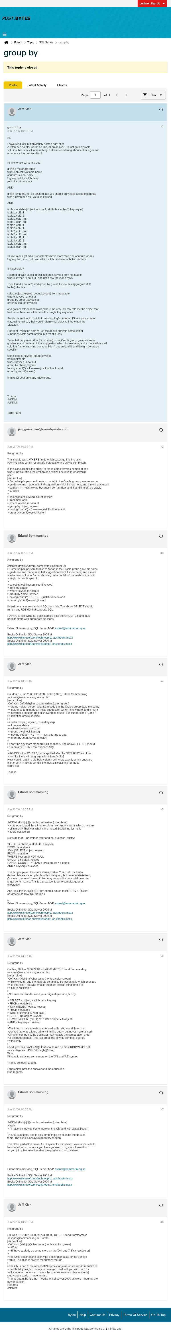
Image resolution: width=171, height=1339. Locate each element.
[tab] (13, 85)
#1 (162, 126)
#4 (162, 681)
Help (82, 1315)
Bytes (72, 1315)
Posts (13, 85)
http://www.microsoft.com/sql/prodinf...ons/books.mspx (39, 643)
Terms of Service (135, 1315)
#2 (162, 446)
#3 (162, 553)
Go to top (158, 1315)
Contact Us (97, 1315)
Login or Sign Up (150, 3)
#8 (162, 1222)
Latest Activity (37, 85)
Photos (62, 85)
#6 (162, 956)
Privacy (114, 1315)
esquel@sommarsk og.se (70, 628)
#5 (162, 809)
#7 (162, 1109)
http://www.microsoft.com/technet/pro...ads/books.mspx (40, 637)
